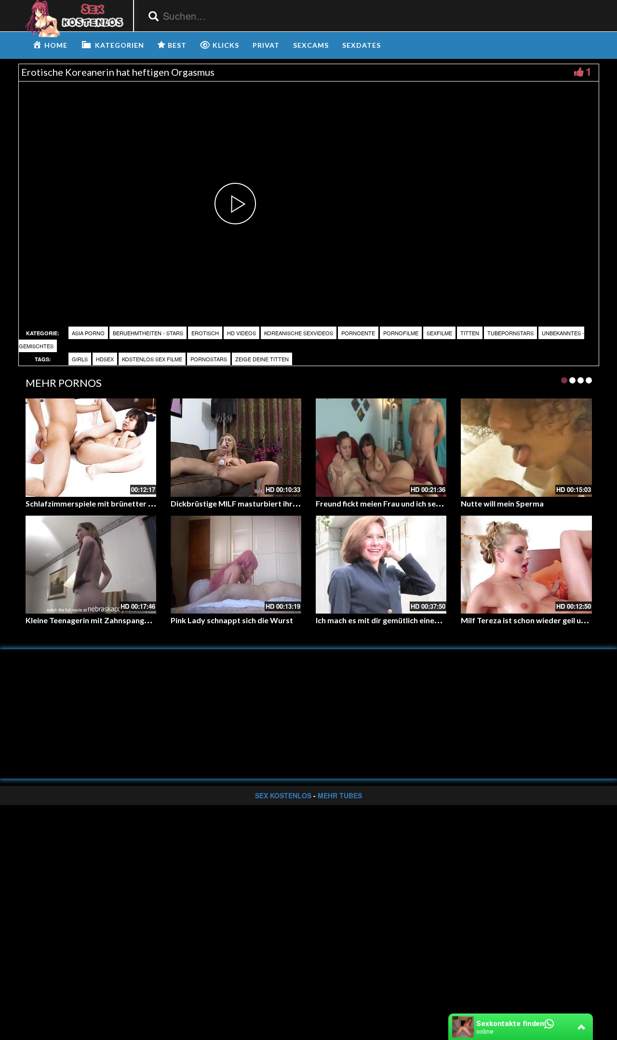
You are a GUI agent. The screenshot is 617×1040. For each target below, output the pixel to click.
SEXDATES (361, 45)
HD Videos (241, 333)
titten (469, 333)
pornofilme (400, 333)
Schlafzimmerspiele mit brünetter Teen (95, 503)
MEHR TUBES (340, 795)
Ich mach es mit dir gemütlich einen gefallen (392, 620)
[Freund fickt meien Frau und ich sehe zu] (381, 447)
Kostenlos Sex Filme (152, 359)
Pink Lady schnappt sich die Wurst (232, 620)
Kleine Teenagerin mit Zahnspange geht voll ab (108, 620)
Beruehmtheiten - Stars (148, 333)
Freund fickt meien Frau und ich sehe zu (385, 503)
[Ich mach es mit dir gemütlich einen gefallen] (381, 565)
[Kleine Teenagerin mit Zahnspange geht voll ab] (91, 565)
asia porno (88, 333)
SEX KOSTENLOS (283, 795)
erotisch (205, 333)
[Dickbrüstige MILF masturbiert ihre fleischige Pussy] (236, 447)
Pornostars (208, 359)
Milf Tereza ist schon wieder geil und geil (532, 620)
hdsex (105, 359)
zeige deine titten (262, 359)
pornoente (358, 333)
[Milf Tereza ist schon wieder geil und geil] (526, 565)
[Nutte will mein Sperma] (526, 447)
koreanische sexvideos (298, 333)
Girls (80, 359)
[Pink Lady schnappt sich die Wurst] (236, 565)
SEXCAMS (311, 45)
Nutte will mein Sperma (502, 503)
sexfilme (439, 333)
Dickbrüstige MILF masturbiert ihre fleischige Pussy (263, 503)
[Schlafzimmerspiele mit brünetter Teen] (91, 447)
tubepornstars (510, 333)
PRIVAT (266, 45)
